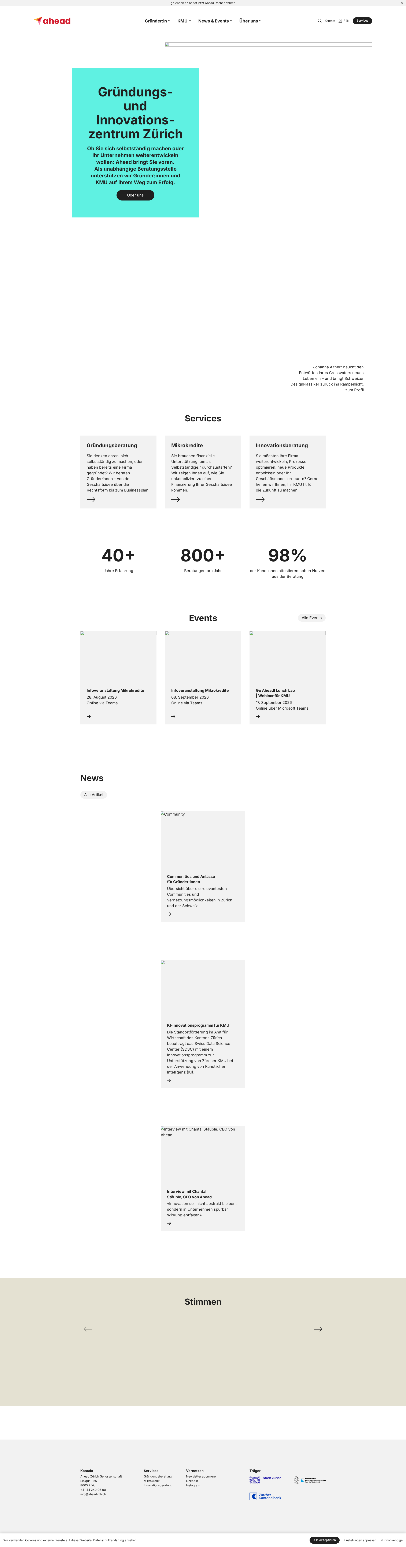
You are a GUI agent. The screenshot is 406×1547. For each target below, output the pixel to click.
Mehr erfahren (225, 3)
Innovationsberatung (158, 1485)
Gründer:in (156, 21)
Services (362, 20)
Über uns (248, 21)
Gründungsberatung (158, 1476)
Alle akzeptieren (324, 1540)
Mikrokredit (152, 1481)
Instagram (193, 1485)
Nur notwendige (391, 1540)
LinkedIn (192, 1481)
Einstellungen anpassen (360, 1540)
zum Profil (354, 390)
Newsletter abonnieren (201, 1476)
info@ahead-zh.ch (93, 1494)
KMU (182, 21)
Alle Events (312, 618)
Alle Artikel (93, 795)
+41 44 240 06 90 (93, 1489)
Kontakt (330, 20)
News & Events (213, 21)
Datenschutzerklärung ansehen (114, 1540)
